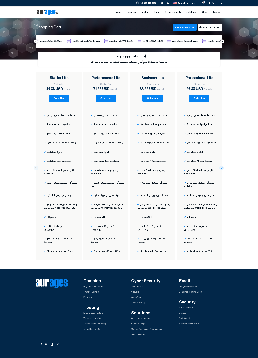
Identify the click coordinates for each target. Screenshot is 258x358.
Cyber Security (173, 12)
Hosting (144, 12)
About (204, 12)
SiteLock (135, 292)
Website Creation (139, 334)
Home (118, 12)
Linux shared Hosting (93, 313)
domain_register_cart (185, 27)
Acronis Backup (138, 302)
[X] (212, 3)
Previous (36, 41)
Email (157, 12)
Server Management (140, 318)
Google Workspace (188, 286)
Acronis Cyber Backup (189, 323)
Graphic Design (138, 323)
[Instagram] (216, 3)
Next (222, 41)
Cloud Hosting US (91, 329)
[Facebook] (208, 3)
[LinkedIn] (220, 3)
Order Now (59, 98)
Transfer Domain (91, 292)
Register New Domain (93, 286)
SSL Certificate (138, 286)
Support (217, 12)
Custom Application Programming (146, 329)
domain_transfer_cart (210, 27)
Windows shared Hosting (94, 323)
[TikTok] (52, 344)
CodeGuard (136, 297)
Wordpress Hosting (92, 318)
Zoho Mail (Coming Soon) (190, 292)
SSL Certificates (186, 307)
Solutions (191, 12)
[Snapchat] (58, 344)
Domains (131, 12)
